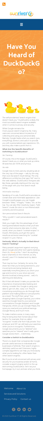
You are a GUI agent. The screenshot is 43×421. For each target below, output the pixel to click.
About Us (21, 388)
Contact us (26, 399)
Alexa (12, 252)
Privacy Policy (10, 399)
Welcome (8, 388)
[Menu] (21, 24)
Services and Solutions (14, 394)
